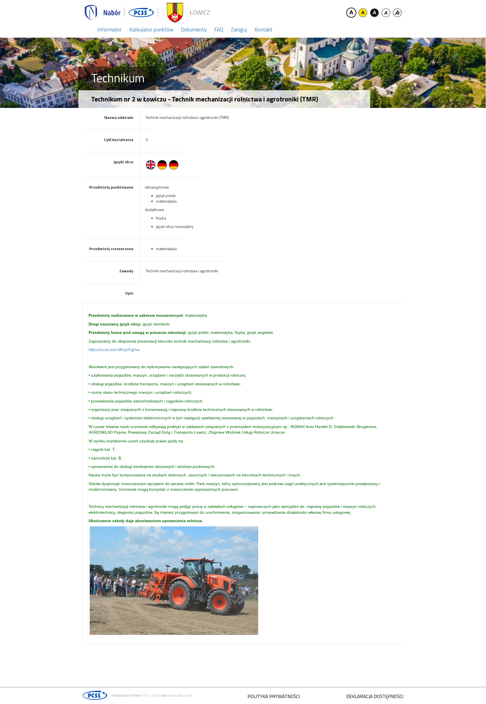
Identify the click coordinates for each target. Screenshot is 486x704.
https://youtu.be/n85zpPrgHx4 (114, 349)
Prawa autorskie (126, 695)
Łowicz (200, 12)
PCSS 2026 (151, 695)
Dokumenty (194, 29)
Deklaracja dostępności (374, 696)
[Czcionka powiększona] (397, 13)
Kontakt (264, 29)
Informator (109, 29)
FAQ (218, 29)
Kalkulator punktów (151, 29)
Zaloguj (239, 29)
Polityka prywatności (274, 696)
